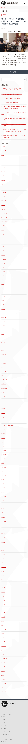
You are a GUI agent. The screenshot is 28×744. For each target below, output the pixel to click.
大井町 (3, 300)
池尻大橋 (3, 475)
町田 (2, 513)
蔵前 (2, 583)
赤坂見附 (3, 629)
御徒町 (3, 350)
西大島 (3, 600)
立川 (2, 558)
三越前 (3, 146)
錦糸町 (3, 642)
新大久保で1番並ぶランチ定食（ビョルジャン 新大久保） (13, 113)
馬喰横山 (3, 666)
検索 (25, 79)
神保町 (3, 537)
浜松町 (3, 492)
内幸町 (3, 246)
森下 (2, 442)
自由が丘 (3, 567)
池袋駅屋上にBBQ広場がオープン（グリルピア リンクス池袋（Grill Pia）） (13, 136)
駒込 (2, 675)
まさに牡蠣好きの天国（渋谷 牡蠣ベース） (11, 102)
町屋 (2, 508)
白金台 (3, 517)
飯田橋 (3, 662)
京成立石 (3, 200)
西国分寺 (3, 596)
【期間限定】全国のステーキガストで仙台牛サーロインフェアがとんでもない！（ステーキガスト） (13, 89)
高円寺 (3, 679)
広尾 (2, 346)
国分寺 (3, 288)
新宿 (2, 375)
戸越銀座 (3, 363)
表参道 (3, 592)
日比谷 (3, 400)
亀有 (2, 188)
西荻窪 (3, 608)
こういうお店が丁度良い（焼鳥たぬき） (10, 98)
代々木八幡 (4, 217)
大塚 (2, 304)
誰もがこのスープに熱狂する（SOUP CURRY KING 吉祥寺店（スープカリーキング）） (13, 107)
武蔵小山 (3, 450)
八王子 (3, 238)
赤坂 (2, 625)
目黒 (2, 529)
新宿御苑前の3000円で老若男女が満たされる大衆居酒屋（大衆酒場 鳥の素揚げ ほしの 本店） (13, 130)
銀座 (2, 637)
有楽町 (3, 408)
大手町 (3, 313)
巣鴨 (2, 334)
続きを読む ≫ (14, 72)
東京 (2, 421)
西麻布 (3, 612)
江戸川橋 (3, 467)
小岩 (2, 329)
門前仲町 (3, 646)
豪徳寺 (3, 621)
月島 (2, 404)
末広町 (3, 413)
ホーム (4, 737)
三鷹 (2, 155)
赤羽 (2, 633)
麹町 (2, 687)
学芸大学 (3, 317)
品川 (2, 275)
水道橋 (3, 458)
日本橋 (3, 396)
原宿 (2, 267)
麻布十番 (3, 691)
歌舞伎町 (3, 446)
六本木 (3, 242)
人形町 (3, 205)
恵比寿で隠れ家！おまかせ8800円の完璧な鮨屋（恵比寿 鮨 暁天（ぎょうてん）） (13, 124)
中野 (2, 175)
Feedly (4, 741)
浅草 (2, 483)
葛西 (2, 575)
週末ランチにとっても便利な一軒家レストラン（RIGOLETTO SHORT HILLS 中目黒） (13, 21)
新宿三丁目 (4, 379)
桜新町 (3, 438)
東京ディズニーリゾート (7, 425)
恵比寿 (3, 359)
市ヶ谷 (3, 338)
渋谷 (2, 500)
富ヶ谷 (3, 321)
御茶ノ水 (3, 354)
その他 (4, 728)
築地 (2, 562)
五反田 (3, 196)
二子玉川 (3, 192)
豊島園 (3, 617)
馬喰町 (3, 671)
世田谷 (3, 167)
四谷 (2, 284)
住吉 (2, 230)
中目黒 (3, 171)
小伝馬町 (3, 325)
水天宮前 (3, 454)
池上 (2, 471)
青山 (2, 654)
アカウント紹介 (6, 731)
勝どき (3, 250)
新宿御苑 (3, 384)
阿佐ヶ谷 (3, 650)
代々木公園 (4, 221)
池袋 (2, 479)
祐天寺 (3, 533)
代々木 (3, 209)
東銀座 (3, 429)
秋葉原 (3, 554)
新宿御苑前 (4, 388)
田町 (2, 504)
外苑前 (3, 296)
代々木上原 (4, 213)
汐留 (2, 463)
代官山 (3, 225)
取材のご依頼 (6, 734)
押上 (2, 367)
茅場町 (3, 571)
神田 (2, 546)
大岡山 (3, 309)
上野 (2, 159)
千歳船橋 (3, 259)
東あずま (3, 417)
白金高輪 (3, 521)
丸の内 (3, 180)
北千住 (3, 255)
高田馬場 (3, 683)
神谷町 (3, 550)
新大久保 (3, 371)
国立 (2, 292)
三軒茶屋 (3, 151)
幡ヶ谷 (3, 342)
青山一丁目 (4, 658)
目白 (2, 525)
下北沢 (3, 163)
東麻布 (3, 433)
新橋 (2, 392)
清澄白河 (3, 496)
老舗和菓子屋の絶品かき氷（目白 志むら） (11, 94)
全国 (2, 234)
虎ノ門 (3, 587)
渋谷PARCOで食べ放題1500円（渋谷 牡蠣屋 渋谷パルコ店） (13, 119)
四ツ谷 (3, 280)
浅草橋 (3, 488)
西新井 (3, 604)
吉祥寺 (3, 271)
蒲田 (2, 579)
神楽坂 (3, 542)
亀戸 (2, 184)
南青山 (3, 263)
